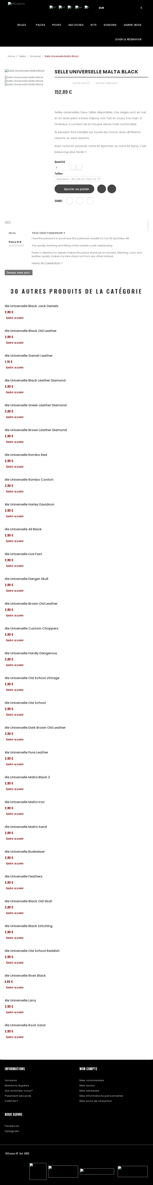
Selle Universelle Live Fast (22, 554)
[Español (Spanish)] (62, 7)
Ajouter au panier (76, 189)
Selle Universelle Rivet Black (24, 976)
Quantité (60, 161)
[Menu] (116, 7)
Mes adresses (89, 1091)
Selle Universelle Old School (24, 703)
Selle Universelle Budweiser (23, 852)
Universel (35, 56)
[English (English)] (53, 7)
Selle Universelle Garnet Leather (27, 356)
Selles (22, 56)
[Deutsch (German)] (78, 7)
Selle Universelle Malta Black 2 (26, 777)
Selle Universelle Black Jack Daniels (30, 306)
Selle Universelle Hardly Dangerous (29, 653)
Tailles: (59, 173)
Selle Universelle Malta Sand (24, 827)
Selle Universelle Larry (19, 1000)
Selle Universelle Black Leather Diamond (34, 381)
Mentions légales (17, 1085)
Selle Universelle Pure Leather (25, 752)
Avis (8, 222)
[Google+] (79, 201)
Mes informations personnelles (101, 1096)
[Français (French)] (70, 7)
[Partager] (69, 201)
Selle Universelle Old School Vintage (30, 678)
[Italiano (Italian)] (87, 7)
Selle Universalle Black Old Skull (27, 901)
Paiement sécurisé (18, 1096)
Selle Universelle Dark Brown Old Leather (34, 728)
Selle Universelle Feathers (22, 876)
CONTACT (11, 1101)
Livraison (11, 1080)
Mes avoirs (87, 1085)
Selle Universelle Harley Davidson (28, 504)
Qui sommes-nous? (19, 1091)
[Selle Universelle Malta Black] (26, 77)
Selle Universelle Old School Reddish (31, 951)
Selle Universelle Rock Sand (23, 1025)
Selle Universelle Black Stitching (27, 926)
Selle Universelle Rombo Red (24, 455)
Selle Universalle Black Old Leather (29, 331)
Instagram (12, 1131)
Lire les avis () (81, 83)
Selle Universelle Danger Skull (25, 579)
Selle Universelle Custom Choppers (30, 628)
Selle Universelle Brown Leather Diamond (34, 430)
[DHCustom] (23, 8)
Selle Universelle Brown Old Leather (30, 604)
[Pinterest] (90, 201)
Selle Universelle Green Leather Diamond (34, 405)
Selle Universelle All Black (22, 529)
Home (11, 56)
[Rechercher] (128, 7)
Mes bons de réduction (95, 1101)
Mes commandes (91, 1080)
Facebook (12, 1126)
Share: (59, 201)
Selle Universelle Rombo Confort (28, 480)
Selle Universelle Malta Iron (23, 802)
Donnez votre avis (106, 83)
